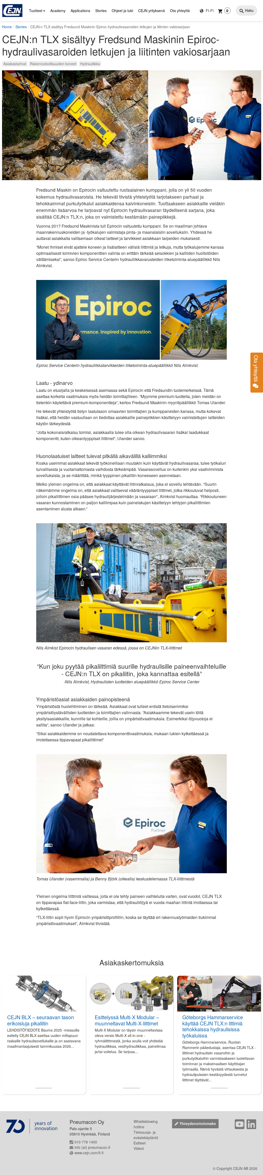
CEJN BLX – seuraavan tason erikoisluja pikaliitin (40, 1020)
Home (7, 26)
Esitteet (140, 1142)
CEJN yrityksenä (151, 10)
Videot (139, 1148)
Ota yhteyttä (180, 10)
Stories (101, 10)
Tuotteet (35, 10)
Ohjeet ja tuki (122, 10)
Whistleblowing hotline (146, 1124)
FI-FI (209, 10)
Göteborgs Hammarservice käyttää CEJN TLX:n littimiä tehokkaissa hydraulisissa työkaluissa (212, 1026)
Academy (57, 10)
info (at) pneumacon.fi (92, 1147)
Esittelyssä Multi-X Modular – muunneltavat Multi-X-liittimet (127, 1020)
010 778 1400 (85, 1141)
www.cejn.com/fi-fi (89, 1152)
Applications (80, 10)
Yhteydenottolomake (198, 1123)
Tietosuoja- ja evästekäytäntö (146, 1135)
